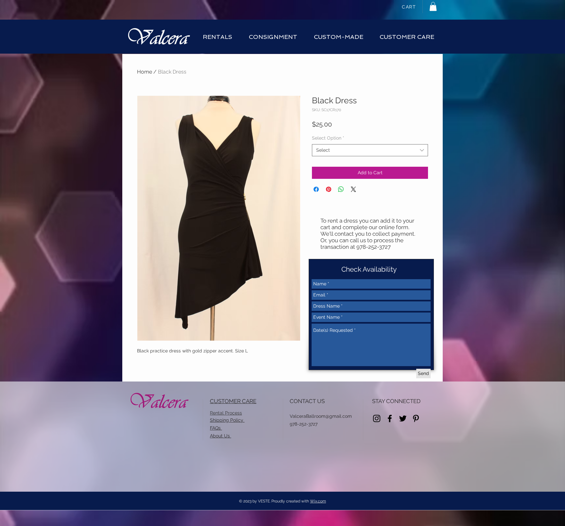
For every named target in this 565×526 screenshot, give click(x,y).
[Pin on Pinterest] (329, 189)
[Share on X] (353, 189)
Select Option (328, 138)
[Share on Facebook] (316, 189)
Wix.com (318, 501)
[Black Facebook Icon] (390, 418)
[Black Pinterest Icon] (416, 418)
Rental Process (226, 413)
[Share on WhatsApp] (341, 189)
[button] (433, 6)
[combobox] (370, 150)
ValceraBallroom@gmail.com (321, 416)
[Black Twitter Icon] (403, 418)
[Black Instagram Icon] (377, 418)
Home (144, 72)
